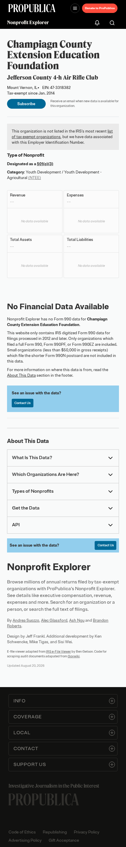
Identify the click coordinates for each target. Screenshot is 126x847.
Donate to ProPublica (100, 8)
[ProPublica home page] (43, 799)
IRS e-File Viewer (58, 651)
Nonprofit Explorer (28, 22)
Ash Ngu (76, 620)
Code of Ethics (22, 832)
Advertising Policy (25, 840)
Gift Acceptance (64, 840)
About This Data (21, 375)
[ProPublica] (31, 8)
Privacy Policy (86, 832)
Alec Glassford (54, 620)
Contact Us (22, 403)
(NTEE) (34, 177)
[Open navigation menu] (75, 8)
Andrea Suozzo (26, 620)
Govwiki (74, 656)
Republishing (55, 832)
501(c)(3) (45, 163)
